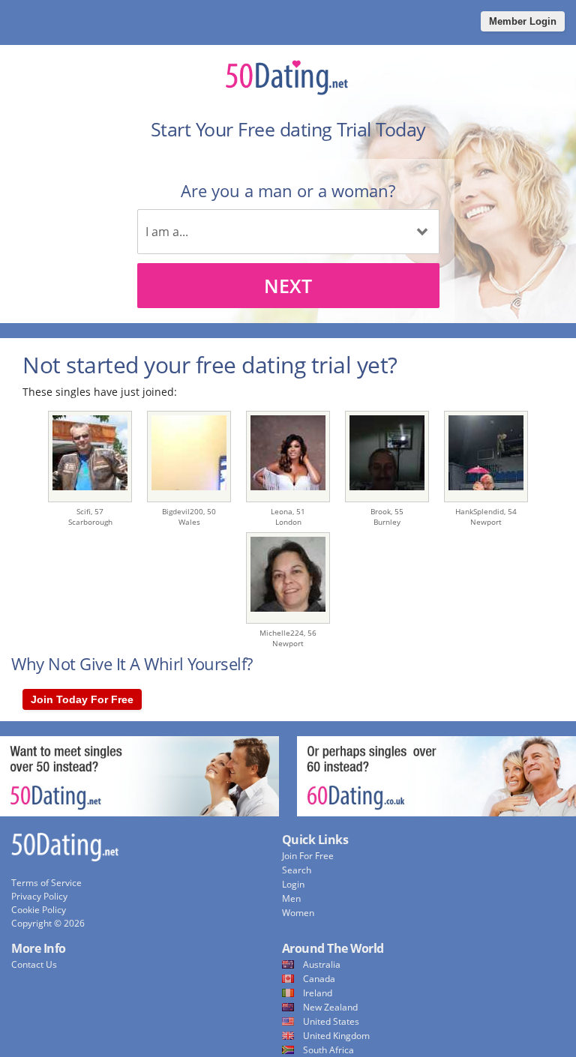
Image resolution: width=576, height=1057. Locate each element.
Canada (319, 978)
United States (331, 1021)
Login (293, 884)
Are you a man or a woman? (288, 190)
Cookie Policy (38, 909)
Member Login (522, 21)
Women (298, 912)
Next (288, 285)
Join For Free (308, 855)
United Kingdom (336, 1035)
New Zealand (330, 1007)
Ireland (317, 993)
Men (291, 898)
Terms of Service (46, 882)
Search (296, 870)
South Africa (328, 1050)
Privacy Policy (39, 896)
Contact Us (34, 964)
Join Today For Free (82, 699)
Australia (321, 964)
